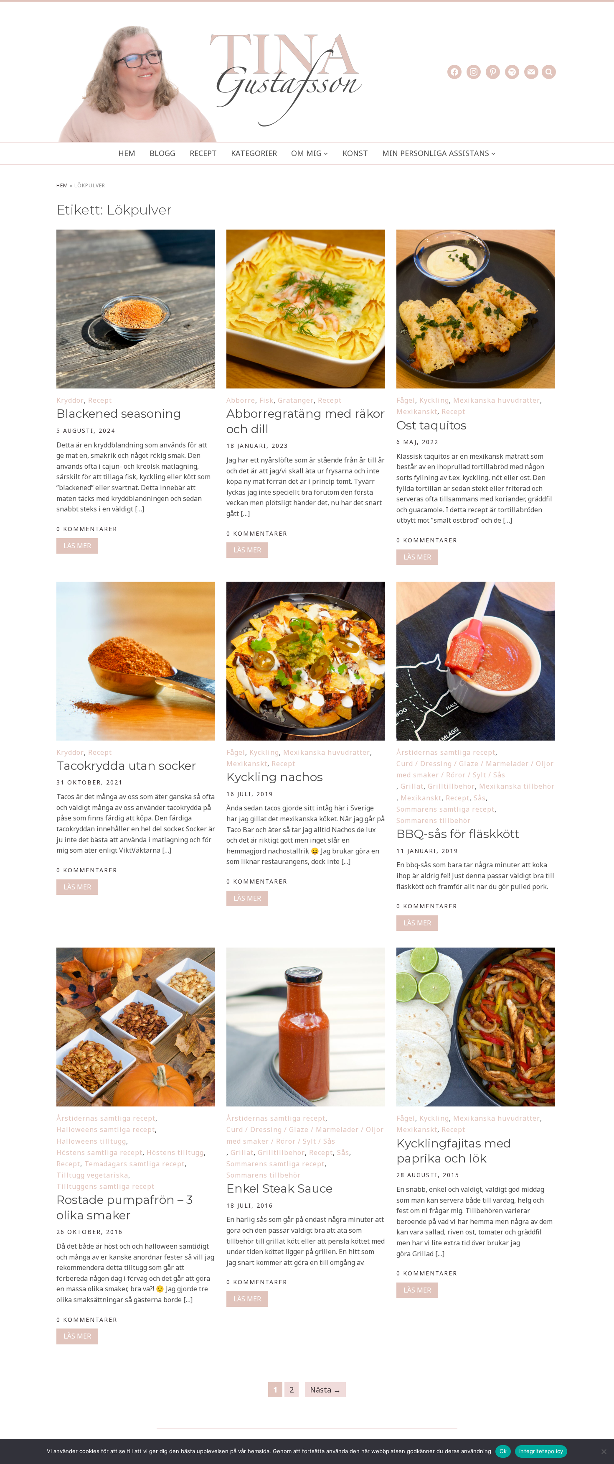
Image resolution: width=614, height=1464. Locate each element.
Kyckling (434, 400)
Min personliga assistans (435, 153)
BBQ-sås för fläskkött (457, 834)
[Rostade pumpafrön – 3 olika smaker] (135, 953)
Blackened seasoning (120, 413)
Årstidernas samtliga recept (445, 752)
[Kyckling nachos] (305, 587)
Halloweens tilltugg (91, 1141)
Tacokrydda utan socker (126, 766)
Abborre (240, 400)
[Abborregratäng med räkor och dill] (305, 235)
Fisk (266, 400)
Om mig (306, 153)
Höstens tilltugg (175, 1152)
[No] (603, 1451)
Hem (126, 153)
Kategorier (254, 153)
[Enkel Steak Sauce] (305, 953)
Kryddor (70, 400)
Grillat (412, 786)
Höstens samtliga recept (99, 1152)
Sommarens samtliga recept (445, 809)
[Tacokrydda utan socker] (135, 587)
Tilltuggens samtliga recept (105, 1186)
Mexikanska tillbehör (517, 786)
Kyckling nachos (274, 777)
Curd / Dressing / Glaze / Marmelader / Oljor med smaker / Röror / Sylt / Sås (475, 769)
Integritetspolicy (541, 1451)
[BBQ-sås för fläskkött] (475, 587)
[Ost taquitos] (475, 235)
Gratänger (296, 400)
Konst (355, 153)
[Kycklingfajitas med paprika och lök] (475, 953)
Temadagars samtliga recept (134, 1163)
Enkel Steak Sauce (279, 1188)
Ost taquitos (431, 425)
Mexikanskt (416, 411)
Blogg (162, 153)
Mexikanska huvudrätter (496, 400)
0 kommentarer (86, 529)
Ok (503, 1451)
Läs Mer (77, 545)
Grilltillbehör (451, 786)
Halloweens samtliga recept (105, 1129)
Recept (203, 153)
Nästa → (325, 1390)
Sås (480, 797)
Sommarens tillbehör (433, 820)
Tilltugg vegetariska (92, 1175)
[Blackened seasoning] (135, 235)
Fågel (405, 400)
